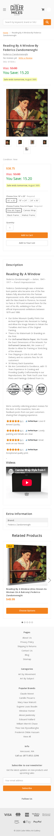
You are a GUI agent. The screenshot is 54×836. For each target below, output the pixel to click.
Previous (4, 580)
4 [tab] (29, 622)
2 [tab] (24, 622)
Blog (27, 654)
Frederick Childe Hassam (27, 732)
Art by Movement (27, 674)
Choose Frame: (24, 206)
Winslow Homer (27, 710)
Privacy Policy (27, 642)
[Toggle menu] (4, 9)
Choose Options (27, 610)
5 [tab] (32, 622)
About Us (27, 637)
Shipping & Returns (27, 646)
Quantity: (10, 222)
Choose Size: (20, 196)
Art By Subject (27, 678)
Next (49, 580)
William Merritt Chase (27, 723)
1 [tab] (22, 622)
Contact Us (27, 650)
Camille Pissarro (27, 697)
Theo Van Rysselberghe (27, 727)
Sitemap (27, 659)
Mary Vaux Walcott (27, 702)
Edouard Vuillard (27, 719)
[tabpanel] (27, 579)
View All (27, 736)
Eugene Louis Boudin (27, 706)
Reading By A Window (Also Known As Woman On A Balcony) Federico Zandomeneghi (26, 592)
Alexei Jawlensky (27, 715)
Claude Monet (27, 693)
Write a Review (25, 58)
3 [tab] (27, 622)
